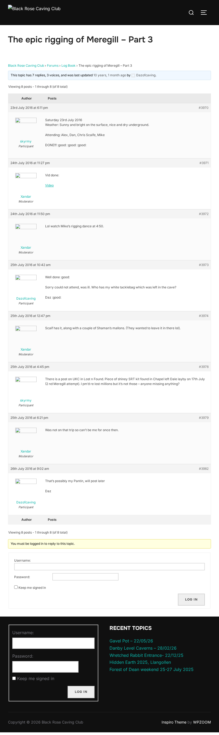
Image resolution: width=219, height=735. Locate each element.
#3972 (204, 214)
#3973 (204, 265)
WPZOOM (202, 722)
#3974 (204, 316)
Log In (191, 599)
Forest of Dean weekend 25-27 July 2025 (152, 669)
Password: (22, 577)
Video (49, 185)
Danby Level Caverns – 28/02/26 (143, 648)
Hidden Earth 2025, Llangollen (140, 662)
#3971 (204, 163)
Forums (52, 65)
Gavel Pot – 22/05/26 (131, 640)
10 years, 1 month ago (109, 75)
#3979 (204, 418)
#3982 (204, 469)
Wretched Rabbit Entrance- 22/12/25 (146, 655)
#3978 (204, 367)
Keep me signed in (32, 588)
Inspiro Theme (174, 722)
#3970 (204, 108)
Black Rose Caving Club (26, 65)
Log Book (68, 65)
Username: (22, 560)
